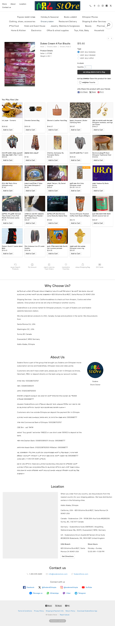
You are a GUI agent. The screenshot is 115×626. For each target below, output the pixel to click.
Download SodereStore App (87, 611)
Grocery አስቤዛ (47, 21)
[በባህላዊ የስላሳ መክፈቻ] (35, 142)
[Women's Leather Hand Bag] (57, 110)
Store (4, 4)
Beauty (88, 26)
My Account (32, 267)
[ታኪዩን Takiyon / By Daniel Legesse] (57, 173)
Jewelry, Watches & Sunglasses (65, 26)
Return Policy (70, 611)
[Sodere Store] (57, 5)
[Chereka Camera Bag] (35, 110)
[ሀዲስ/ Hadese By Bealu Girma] (102, 173)
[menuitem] (108, 38)
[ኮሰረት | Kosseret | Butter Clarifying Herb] (80, 110)
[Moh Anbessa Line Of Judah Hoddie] (35, 236)
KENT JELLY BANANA (87, 52)
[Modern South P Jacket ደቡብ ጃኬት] (12, 236)
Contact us (6, 7)
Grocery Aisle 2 (65, 47)
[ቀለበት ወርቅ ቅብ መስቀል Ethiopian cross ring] (80, 236)
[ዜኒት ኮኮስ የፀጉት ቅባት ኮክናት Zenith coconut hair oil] (102, 203)
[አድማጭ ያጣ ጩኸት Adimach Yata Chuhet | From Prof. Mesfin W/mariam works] (12, 203)
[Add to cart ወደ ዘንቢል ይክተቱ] (8, 129)
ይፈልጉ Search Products (15, 268)
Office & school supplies (58, 30)
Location (22, 4)
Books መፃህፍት (70, 17)
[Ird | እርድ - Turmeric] (12, 110)
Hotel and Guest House (34, 26)
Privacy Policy (39, 611)
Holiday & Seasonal (50, 17)
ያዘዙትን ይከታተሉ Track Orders (49, 268)
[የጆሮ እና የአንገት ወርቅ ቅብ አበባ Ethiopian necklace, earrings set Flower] (102, 110)
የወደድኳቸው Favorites (66, 268)
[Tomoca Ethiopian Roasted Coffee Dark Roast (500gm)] (80, 203)
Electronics (36, 30)
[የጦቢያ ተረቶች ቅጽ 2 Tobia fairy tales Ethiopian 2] (35, 173)
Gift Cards (99, 267)
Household (99, 30)
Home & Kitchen (18, 30)
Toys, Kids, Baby (81, 30)
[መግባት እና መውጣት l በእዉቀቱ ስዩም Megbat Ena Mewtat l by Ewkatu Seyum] (35, 203)
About (13, 4)
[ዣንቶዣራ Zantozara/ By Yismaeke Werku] (57, 142)
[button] (87, 82)
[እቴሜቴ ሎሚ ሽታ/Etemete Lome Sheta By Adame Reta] (57, 203)
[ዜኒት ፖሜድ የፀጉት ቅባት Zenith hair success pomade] (57, 236)
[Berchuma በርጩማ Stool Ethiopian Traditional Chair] (102, 142)
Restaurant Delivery (68, 21)
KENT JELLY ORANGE (87, 55)
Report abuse (64, 615)
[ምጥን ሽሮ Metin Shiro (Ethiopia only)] (12, 173)
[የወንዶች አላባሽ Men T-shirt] (80, 142)
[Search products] (108, 25)
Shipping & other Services (94, 21)
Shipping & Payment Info (55, 611)
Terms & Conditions (25, 611)
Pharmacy (101, 26)
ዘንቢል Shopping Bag (83, 267)
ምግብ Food (14, 26)
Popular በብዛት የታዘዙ (26, 17)
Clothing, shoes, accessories (22, 21)
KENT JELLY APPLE (87, 58)
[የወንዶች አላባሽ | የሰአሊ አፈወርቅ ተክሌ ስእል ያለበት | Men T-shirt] (12, 142)
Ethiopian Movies (90, 17)
